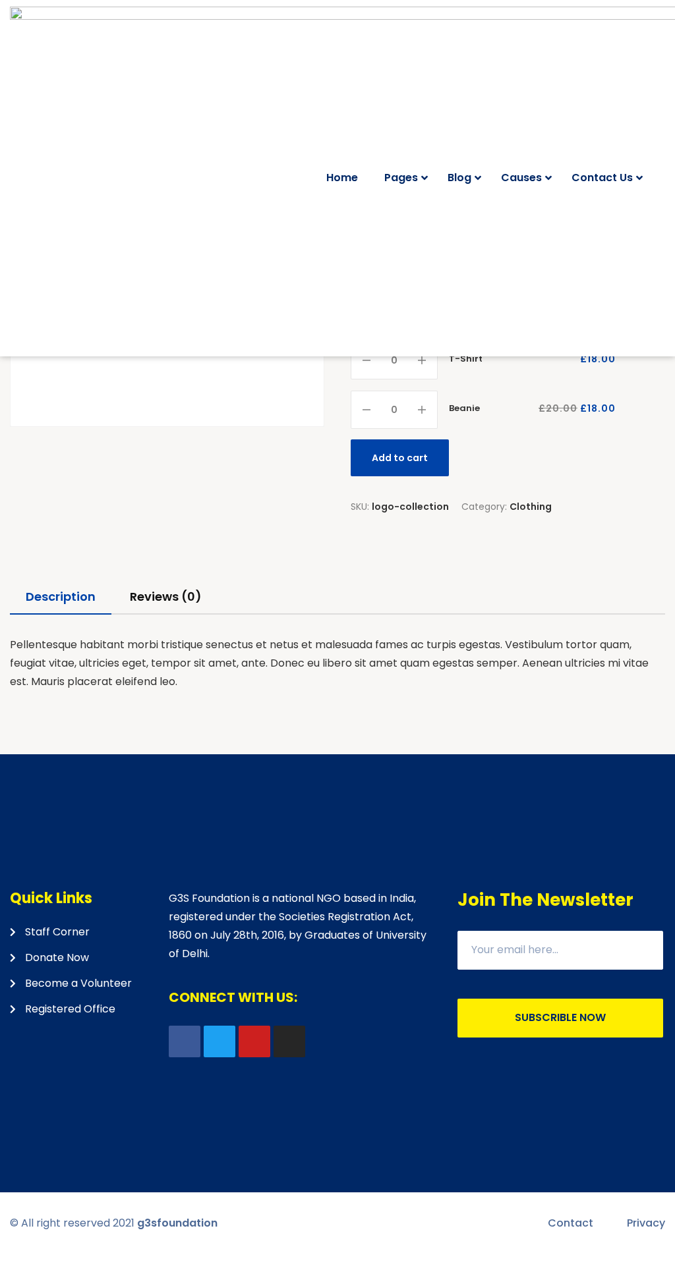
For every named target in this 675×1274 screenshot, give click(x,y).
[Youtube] (254, 1041)
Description (61, 596)
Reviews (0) (166, 596)
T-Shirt (466, 358)
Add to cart (400, 457)
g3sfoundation (177, 1223)
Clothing (531, 506)
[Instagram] (289, 1041)
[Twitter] (219, 1041)
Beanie (464, 408)
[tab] (60, 597)
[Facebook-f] (184, 1041)
